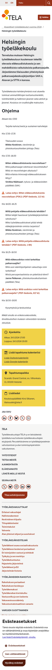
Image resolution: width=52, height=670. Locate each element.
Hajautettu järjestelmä (12, 563)
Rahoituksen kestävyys (13, 586)
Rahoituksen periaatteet (13, 582)
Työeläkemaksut (10, 589)
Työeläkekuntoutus (11, 560)
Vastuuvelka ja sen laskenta (15, 597)
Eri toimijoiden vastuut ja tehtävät (18, 553)
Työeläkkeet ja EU (10, 567)
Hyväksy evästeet (14, 663)
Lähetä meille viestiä (13, 473)
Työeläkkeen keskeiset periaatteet (18, 549)
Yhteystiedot (9, 455)
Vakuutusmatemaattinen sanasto (17, 604)
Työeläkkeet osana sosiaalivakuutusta (20, 545)
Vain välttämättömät (15, 654)
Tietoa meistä (9, 460)
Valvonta (6, 530)
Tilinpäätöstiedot (10, 523)
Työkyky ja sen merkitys (13, 556)
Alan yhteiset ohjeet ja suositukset (18, 534)
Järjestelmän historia (12, 571)
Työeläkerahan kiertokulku (14, 593)
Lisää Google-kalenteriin (16, 361)
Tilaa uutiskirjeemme (14, 495)
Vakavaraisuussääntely (13, 600)
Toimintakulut (8, 527)
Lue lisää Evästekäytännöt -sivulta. (19, 637)
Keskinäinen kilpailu (11, 519)
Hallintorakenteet (10, 516)
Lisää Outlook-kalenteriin (16, 358)
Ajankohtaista (10, 464)
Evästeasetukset (16, 645)
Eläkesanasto (10, 469)
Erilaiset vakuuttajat (11, 512)
